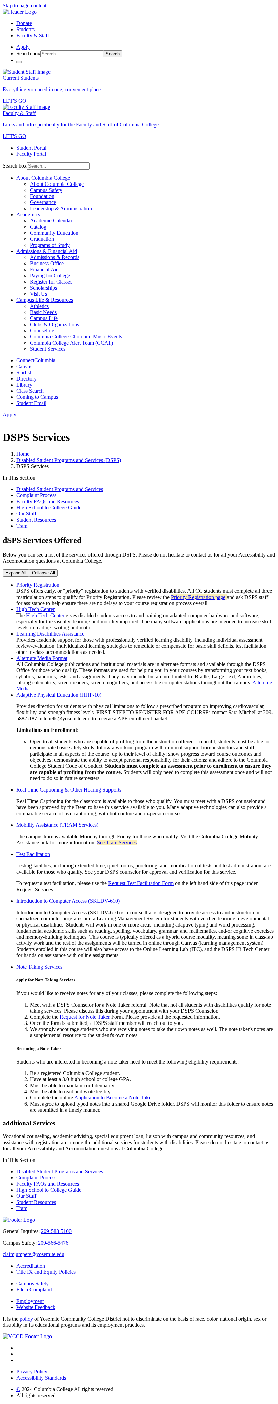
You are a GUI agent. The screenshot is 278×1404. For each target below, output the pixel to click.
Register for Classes (51, 282)
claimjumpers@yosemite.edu (33, 1254)
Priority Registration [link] (37, 585)
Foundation (42, 196)
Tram (21, 526)
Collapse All (43, 573)
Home (22, 454)
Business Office (47, 263)
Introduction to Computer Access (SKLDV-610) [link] (68, 901)
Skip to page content (24, 5)
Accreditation (30, 1266)
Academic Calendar (51, 220)
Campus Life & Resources (44, 300)
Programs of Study (50, 245)
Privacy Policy (31, 1371)
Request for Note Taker (85, 1017)
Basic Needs (43, 312)
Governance (43, 202)
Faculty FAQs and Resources (47, 501)
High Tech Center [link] (35, 609)
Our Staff (26, 513)
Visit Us (38, 294)
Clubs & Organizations (54, 324)
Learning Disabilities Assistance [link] (50, 634)
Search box (28, 53)
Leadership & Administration (61, 208)
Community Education (54, 233)
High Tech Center (45, 615)
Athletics (39, 306)
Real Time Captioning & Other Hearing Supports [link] (68, 790)
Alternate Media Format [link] (41, 658)
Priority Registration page (198, 597)
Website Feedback (35, 1307)
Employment (30, 1301)
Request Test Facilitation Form (141, 883)
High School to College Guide (48, 507)
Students (25, 29)
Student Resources (36, 520)
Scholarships (43, 288)
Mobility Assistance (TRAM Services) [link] (57, 825)
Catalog (38, 227)
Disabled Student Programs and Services (59, 489)
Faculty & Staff (32, 35)
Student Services (47, 349)
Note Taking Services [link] (39, 967)
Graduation (42, 239)
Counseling (42, 330)
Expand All (15, 573)
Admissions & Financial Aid (46, 251)
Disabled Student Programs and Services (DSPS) (68, 460)
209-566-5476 (53, 1243)
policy (26, 1319)
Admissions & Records (54, 257)
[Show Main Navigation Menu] (19, 62)
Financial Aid (44, 269)
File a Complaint (34, 1289)
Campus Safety (46, 190)
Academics (28, 214)
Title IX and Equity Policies (46, 1272)
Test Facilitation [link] (33, 854)
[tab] (145, 585)
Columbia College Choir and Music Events (76, 336)
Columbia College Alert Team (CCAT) (71, 343)
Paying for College (50, 275)
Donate (24, 23)
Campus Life (44, 318)
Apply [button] (23, 47)
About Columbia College (43, 178)
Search (113, 53)
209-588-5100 (56, 1231)
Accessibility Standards (41, 1378)
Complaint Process (36, 495)
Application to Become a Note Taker (113, 1097)
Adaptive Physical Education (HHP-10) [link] (58, 695)
